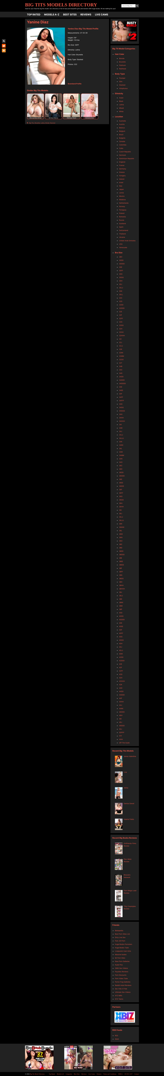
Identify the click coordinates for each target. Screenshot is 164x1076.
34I (120, 425)
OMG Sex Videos (121, 968)
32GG (121, 325)
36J (120, 513)
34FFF (121, 401)
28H (120, 257)
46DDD (122, 712)
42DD (121, 657)
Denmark (122, 155)
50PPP (121, 732)
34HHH (122, 421)
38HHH (122, 589)
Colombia (122, 145)
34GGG (122, 411)
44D (120, 688)
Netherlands (124, 203)
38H (120, 582)
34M (121, 452)
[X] (4, 41)
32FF (121, 318)
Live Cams (101, 14)
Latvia (121, 193)
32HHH (122, 336)
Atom (117, 1039)
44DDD (122, 695)
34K (120, 442)
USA (121, 244)
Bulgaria (122, 138)
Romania (122, 217)
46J (120, 722)
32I (120, 339)
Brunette (37, 123)
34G (120, 404)
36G (120, 496)
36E (120, 479)
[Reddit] (4, 46)
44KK (121, 709)
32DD (121, 305)
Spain (121, 227)
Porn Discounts (120, 975)
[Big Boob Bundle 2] (39, 1069)
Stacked (52, 123)
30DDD (122, 264)
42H (120, 678)
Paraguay (122, 210)
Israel (121, 182)
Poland (121, 213)
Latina (43, 123)
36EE (121, 483)
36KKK (121, 527)
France (121, 165)
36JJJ (121, 520)
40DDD (122, 620)
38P (120, 609)
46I (120, 719)
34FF (121, 397)
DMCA (120, 1074)
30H (120, 281)
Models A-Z (51, 14)
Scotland (122, 223)
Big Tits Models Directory (61, 4)
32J (120, 342)
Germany (122, 169)
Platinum (122, 65)
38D (120, 548)
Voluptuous (123, 88)
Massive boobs (121, 954)
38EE (121, 561)
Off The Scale (124, 743)
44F (120, 698)
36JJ (121, 517)
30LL (121, 294)
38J (120, 592)
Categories (69, 1074)
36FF (121, 493)
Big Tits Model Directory (37, 1074)
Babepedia (119, 931)
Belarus (122, 128)
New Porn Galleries (122, 961)
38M (121, 606)
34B (120, 366)
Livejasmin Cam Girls (123, 951)
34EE (121, 390)
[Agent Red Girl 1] (78, 1069)
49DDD (122, 726)
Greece (122, 172)
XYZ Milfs (118, 996)
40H (120, 643)
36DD (121, 472)
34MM (121, 455)
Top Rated (33, 14)
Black (121, 101)
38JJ (121, 596)
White (121, 111)
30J (120, 284)
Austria (122, 124)
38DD (121, 551)
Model (47, 123)
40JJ (121, 650)
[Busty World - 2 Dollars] (124, 41)
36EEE (121, 486)
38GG (121, 578)
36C (120, 466)
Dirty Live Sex (120, 937)
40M (121, 654)
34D (120, 373)
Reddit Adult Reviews (123, 985)
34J (120, 431)
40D (120, 613)
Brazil (121, 135)
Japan (121, 189)
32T (120, 363)
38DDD (122, 555)
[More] (4, 50)
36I (120, 510)
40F (120, 630)
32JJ (121, 346)
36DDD (122, 476)
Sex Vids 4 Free (121, 989)
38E (120, 558)
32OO (121, 360)
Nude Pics (119, 965)
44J (120, 705)
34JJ (121, 435)
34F (120, 394)
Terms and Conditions (109, 1074)
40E (120, 623)
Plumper (122, 78)
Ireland (121, 179)
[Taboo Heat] (118, 1069)
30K (120, 291)
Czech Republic (125, 152)
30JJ (121, 288)
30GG (121, 277)
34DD (121, 377)
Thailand (122, 234)
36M (121, 534)
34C (120, 370)
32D (120, 301)
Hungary (122, 176)
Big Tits (31, 123)
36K (120, 524)
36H (120, 503)
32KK (121, 353)
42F (120, 667)
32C (120, 298)
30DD (121, 260)
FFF (120, 736)
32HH (121, 332)
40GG (121, 640)
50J (120, 729)
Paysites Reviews (121, 972)
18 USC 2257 (128, 1074)
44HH (121, 702)
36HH (121, 507)
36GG (121, 500)
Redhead (122, 69)
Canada (122, 141)
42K (120, 685)
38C (120, 544)
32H (120, 329)
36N (120, 537)
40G (120, 637)
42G (120, 674)
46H (120, 715)
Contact (136, 1074)
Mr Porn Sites (120, 958)
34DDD (122, 380)
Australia (122, 121)
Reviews (85, 14)
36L (120, 531)
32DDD (122, 308)
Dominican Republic (126, 158)
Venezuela (123, 247)
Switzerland (123, 230)
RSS (116, 1036)
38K (120, 599)
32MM (121, 356)
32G (120, 322)
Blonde (121, 58)
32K (120, 349)
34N (120, 459)
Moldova (122, 200)
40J (120, 647)
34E (120, 387)
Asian (121, 98)
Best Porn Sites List (122, 934)
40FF (121, 633)
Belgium (122, 131)
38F (120, 568)
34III (120, 428)
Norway (122, 206)
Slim (120, 81)
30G (120, 274)
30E (120, 267)
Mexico (122, 196)
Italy (120, 186)
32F (120, 315)
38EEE (121, 565)
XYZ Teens (119, 999)
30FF (121, 271)
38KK (121, 602)
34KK (121, 445)
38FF (121, 572)
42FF (121, 671)
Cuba (121, 148)
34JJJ (121, 438)
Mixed (121, 108)
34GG (121, 407)
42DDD (122, 661)
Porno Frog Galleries (122, 982)
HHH (121, 739)
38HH (121, 585)
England (122, 162)
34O (120, 462)
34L (120, 448)
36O (120, 541)
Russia (121, 220)
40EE (121, 626)
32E (120, 312)
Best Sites (70, 14)
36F (120, 490)
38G (120, 575)
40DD (121, 616)
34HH (121, 418)
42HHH (122, 681)
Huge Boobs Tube (122, 948)
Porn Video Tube (121, 978)
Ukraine (122, 237)
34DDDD (122, 383)
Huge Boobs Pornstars (123, 944)
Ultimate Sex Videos (122, 992)
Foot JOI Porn (120, 941)
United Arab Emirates (127, 241)
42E (120, 664)
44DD (121, 691)
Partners (99, 1074)
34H (120, 414)
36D (120, 469)
